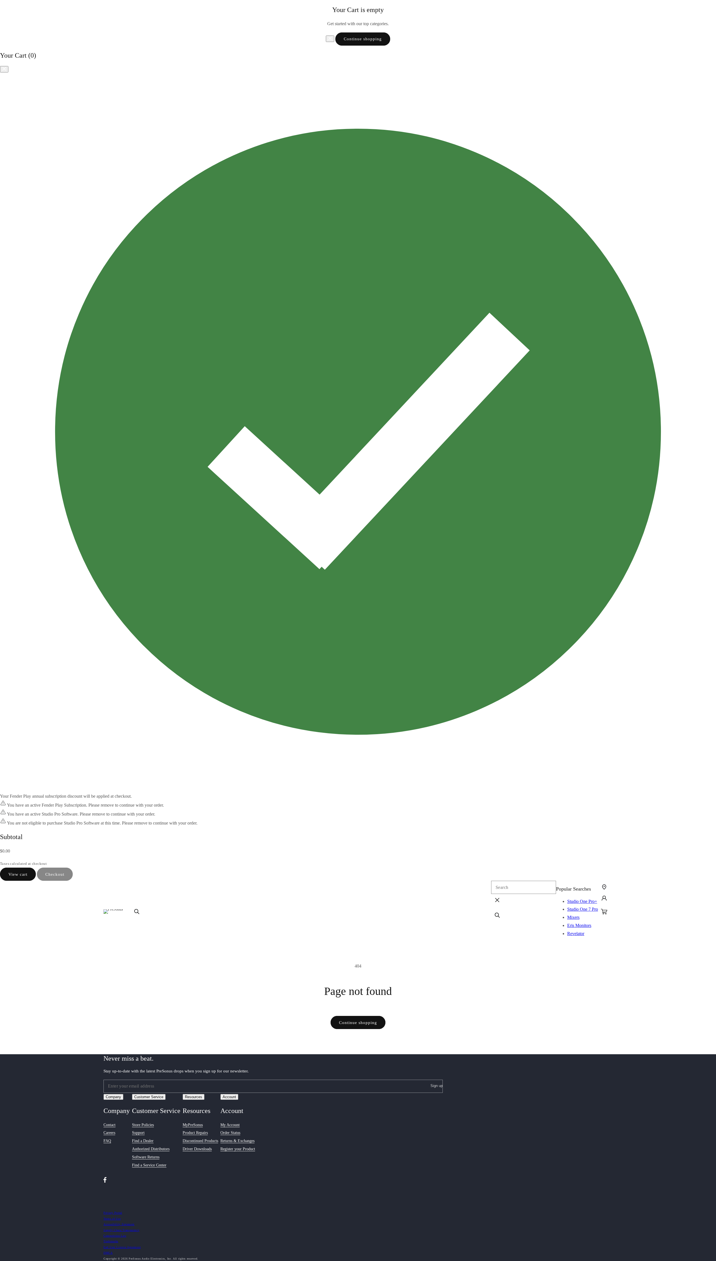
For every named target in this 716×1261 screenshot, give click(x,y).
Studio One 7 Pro (582, 909)
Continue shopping (363, 39)
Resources (193, 1097)
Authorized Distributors (150, 1149)
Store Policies (143, 1125)
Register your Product (237, 1149)
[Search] (137, 911)
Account (229, 1097)
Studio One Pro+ (582, 901)
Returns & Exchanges (237, 1141)
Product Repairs (195, 1133)
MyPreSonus (193, 1125)
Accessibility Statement (119, 1223)
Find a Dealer (143, 1141)
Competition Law (114, 1235)
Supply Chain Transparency (121, 1229)
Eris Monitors (579, 925)
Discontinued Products (200, 1141)
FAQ (107, 1141)
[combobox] (523, 887)
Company (113, 1097)
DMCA (108, 1252)
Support (138, 1133)
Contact (109, 1125)
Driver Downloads (197, 1149)
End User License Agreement (122, 1246)
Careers (109, 1133)
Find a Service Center (149, 1165)
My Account (230, 1125)
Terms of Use (112, 1218)
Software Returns (145, 1157)
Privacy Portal (112, 1212)
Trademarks (110, 1241)
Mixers (573, 917)
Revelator (575, 933)
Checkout (54, 874)
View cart (17, 874)
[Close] (330, 39)
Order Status (230, 1133)
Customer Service (148, 1097)
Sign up (436, 1086)
